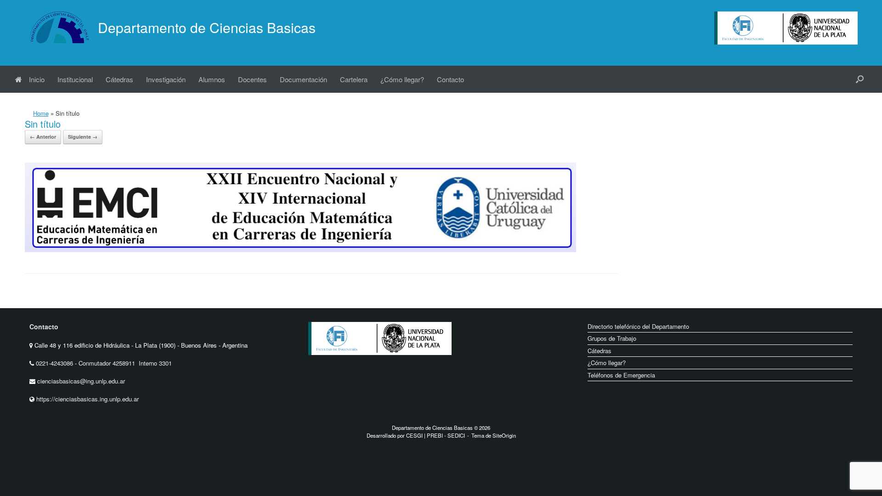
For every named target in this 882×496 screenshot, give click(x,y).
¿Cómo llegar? (402, 79)
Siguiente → (82, 136)
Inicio (37, 79)
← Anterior (43, 136)
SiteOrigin (504, 435)
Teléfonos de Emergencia (621, 375)
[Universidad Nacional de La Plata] (409, 362)
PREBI (435, 435)
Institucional (75, 79)
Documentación (303, 79)
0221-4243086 (55, 363)
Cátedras (119, 79)
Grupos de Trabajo (612, 338)
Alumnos (211, 79)
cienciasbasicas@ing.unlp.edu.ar (81, 381)
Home (41, 113)
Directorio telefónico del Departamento (638, 326)
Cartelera (354, 79)
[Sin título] (300, 249)
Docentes (252, 79)
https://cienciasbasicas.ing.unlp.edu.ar (87, 399)
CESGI (415, 435)
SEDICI (456, 435)
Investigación (166, 79)
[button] (859, 79)
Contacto (450, 79)
